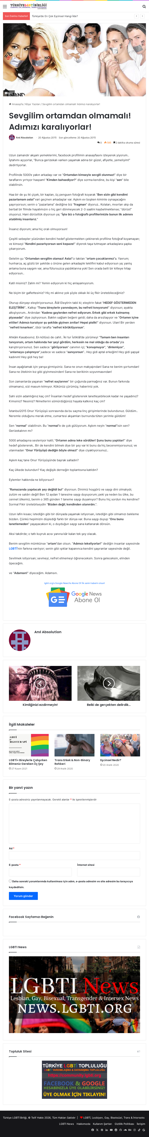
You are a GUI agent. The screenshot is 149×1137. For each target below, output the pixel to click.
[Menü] (5, 7)
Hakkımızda (83, 1123)
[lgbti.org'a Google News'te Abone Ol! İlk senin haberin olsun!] (74, 597)
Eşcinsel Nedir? (110, 760)
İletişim (141, 1123)
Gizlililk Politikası (124, 1123)
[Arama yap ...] (144, 7)
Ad (11, 848)
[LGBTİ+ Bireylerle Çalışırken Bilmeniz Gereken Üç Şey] (29, 745)
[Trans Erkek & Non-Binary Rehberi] (74, 745)
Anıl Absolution (24, 137)
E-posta (15, 864)
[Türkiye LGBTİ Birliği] (28, 6)
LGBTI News (66, 1123)
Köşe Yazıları (32, 104)
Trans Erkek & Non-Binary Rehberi (72, 762)
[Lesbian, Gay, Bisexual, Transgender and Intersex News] (74, 1032)
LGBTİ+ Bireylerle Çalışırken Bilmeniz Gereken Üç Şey (28, 762)
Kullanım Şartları (102, 1123)
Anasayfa (17, 104)
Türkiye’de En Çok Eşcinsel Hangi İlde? (55, 16)
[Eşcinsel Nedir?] (120, 745)
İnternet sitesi (85, 864)
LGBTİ (86, 1117)
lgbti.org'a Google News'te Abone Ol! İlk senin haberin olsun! (74, 583)
